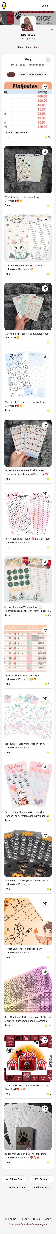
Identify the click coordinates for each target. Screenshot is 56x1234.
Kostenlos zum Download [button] (32, 74)
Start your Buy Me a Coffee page (27, 1224)
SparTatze (28, 34)
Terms (36, 1218)
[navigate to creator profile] (28, 24)
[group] (28, 111)
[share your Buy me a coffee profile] (52, 29)
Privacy (25, 1218)
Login (45, 5)
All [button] (11, 74)
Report (47, 1218)
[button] (52, 6)
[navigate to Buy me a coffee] (4, 5)
